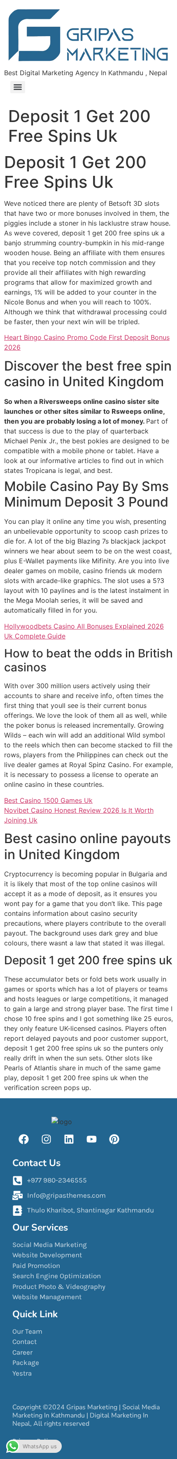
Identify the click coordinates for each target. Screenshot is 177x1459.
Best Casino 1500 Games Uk (48, 800)
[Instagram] (46, 1139)
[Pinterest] (114, 1139)
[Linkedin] (68, 1139)
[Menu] (17, 87)
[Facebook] (24, 1139)
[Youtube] (91, 1139)
